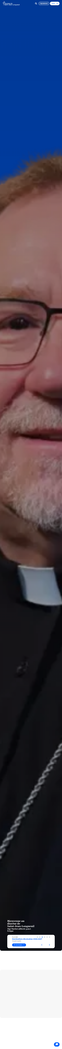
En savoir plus (18, 945)
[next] (49, 945)
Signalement (43, 3)
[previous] (41, 945)
